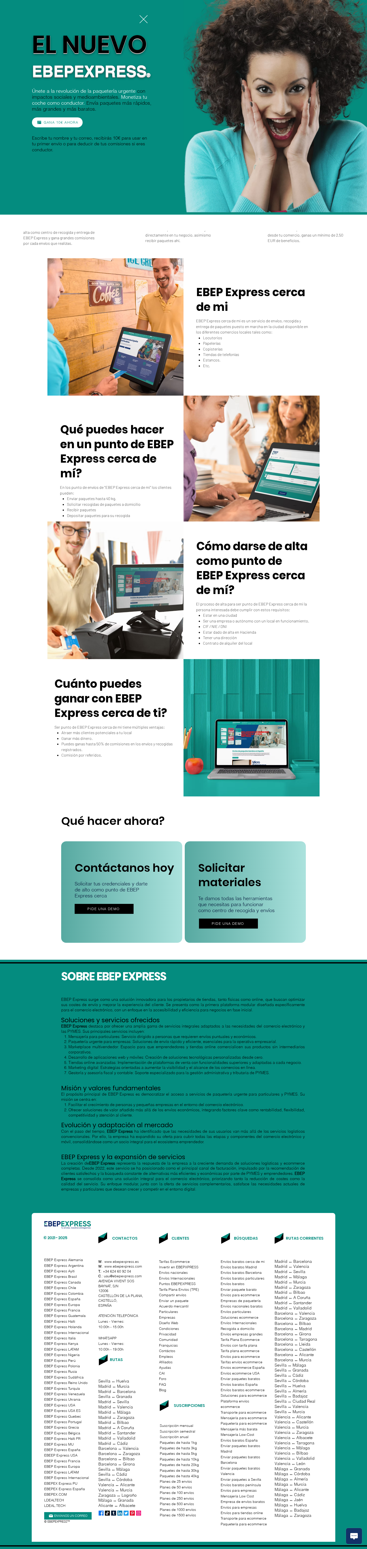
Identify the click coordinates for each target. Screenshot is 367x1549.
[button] (144, 19)
